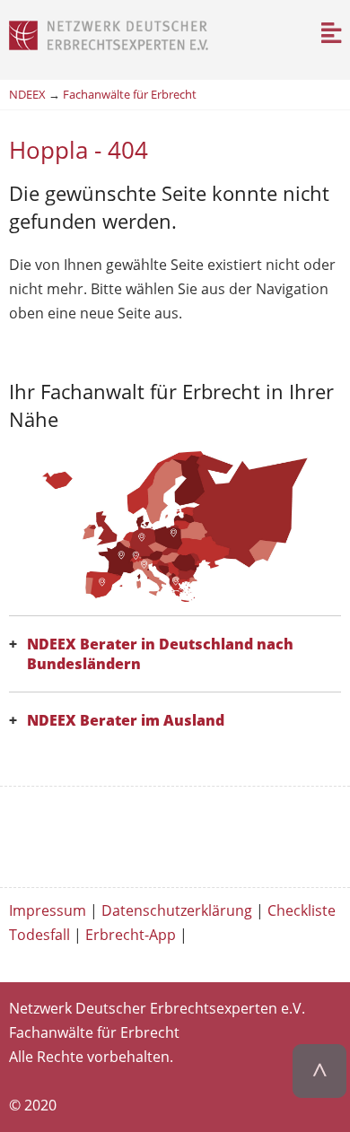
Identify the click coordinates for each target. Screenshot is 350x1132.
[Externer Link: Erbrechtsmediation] (175, 824)
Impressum (47, 910)
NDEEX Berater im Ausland (125, 720)
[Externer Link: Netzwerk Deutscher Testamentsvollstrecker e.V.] (175, 806)
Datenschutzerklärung (176, 910)
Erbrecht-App (130, 935)
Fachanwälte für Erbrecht (130, 94)
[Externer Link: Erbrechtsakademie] (175, 842)
